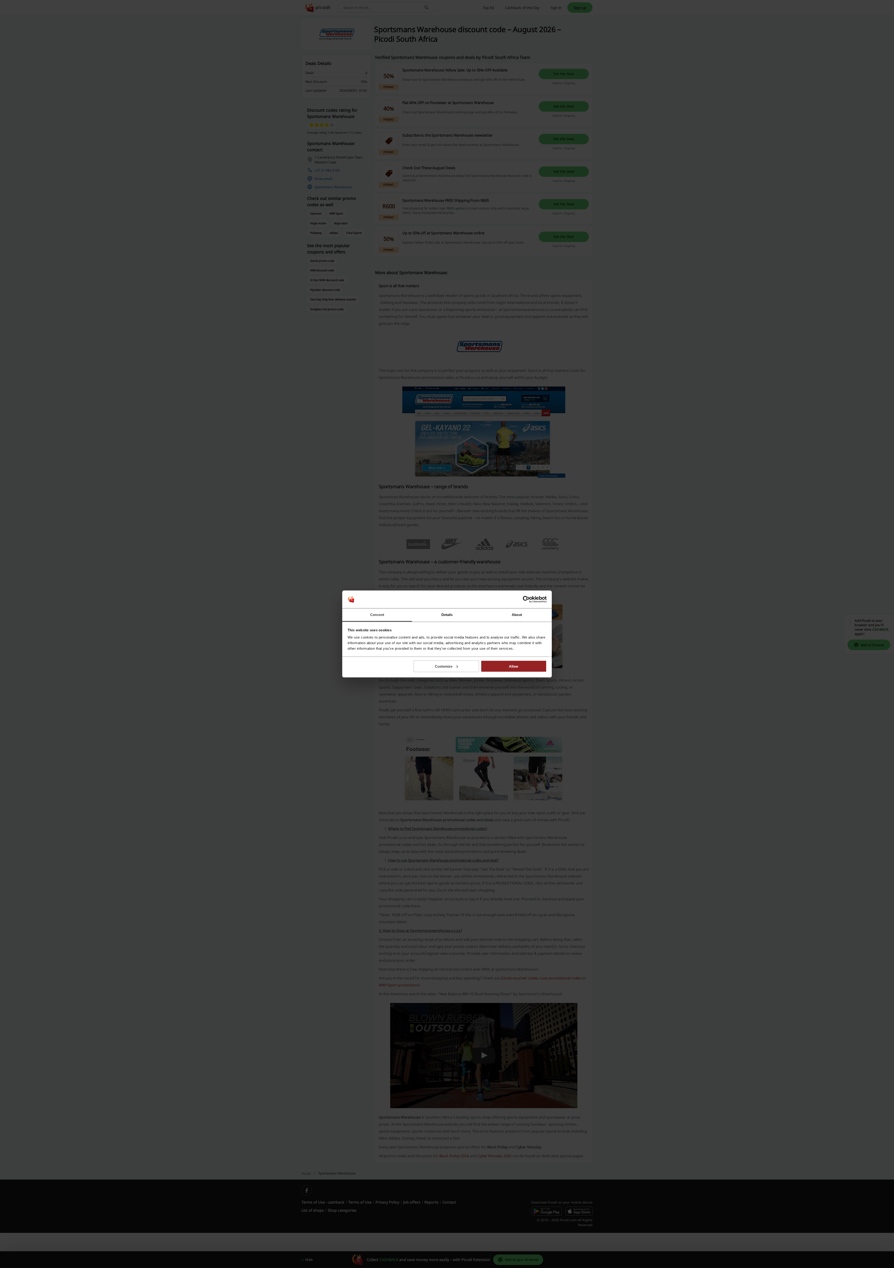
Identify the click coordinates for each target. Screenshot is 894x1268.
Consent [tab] (377, 615)
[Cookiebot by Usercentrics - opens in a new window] (526, 599)
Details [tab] (447, 615)
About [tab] (517, 615)
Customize (443, 666)
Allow (513, 666)
